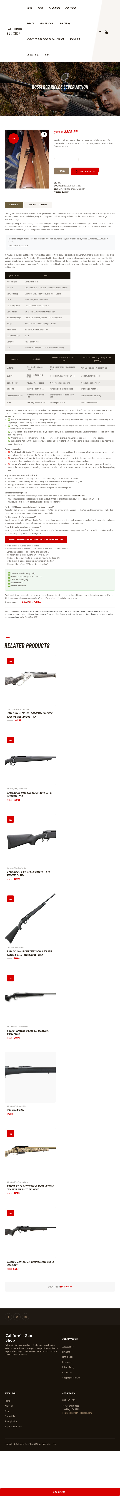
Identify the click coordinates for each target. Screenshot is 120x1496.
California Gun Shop (25, 1444)
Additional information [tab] (38, 205)
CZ (15, 1106)
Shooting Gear (22, 788)
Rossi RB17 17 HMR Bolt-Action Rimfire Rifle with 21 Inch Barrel (30, 1263)
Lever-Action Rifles (19, 709)
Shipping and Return (71, 1377)
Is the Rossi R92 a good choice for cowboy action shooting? (30, 561)
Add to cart (27, 683)
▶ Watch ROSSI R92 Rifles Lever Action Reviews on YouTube (36, 539)
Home (35, 95)
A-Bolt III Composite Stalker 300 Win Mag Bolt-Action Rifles (28, 1032)
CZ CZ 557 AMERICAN (15, 1110)
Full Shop (37, 602)
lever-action (64, 189)
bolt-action (10, 1106)
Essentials (67, 1362)
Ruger (12, 947)
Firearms (9, 709)
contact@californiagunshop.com (77, 1412)
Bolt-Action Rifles (12, 1027)
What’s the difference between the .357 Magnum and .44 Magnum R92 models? (37, 549)
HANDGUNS (67, 1357)
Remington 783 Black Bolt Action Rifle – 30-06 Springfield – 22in (28, 873)
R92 (72, 189)
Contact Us (67, 1372)
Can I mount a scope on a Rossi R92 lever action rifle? (28, 552)
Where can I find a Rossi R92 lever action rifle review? (28, 555)
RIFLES (78, 185)
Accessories (68, 1346)
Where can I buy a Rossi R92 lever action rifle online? (27, 564)
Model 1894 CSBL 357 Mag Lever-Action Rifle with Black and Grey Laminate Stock (29, 715)
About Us (9, 1406)
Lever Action (69, 185)
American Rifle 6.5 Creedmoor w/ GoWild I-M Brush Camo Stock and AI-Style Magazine (30, 1188)
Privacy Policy (68, 1367)
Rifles (76, 189)
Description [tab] (13, 205)
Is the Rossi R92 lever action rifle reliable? (23, 546)
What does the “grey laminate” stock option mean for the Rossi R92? (33, 558)
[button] (44, 134)
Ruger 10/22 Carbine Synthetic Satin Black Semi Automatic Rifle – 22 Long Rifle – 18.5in (29, 953)
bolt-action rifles (78, 496)
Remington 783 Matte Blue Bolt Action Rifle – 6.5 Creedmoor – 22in (29, 794)
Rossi (82, 189)
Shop (44, 95)
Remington (10, 788)
